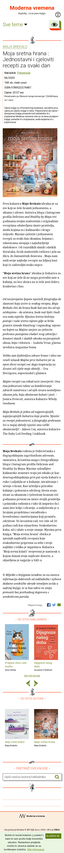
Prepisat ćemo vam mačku (16, 666)
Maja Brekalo (15, 47)
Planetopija (23, 73)
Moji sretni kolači (14, 743)
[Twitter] (54, 604)
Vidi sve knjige (32, 675)
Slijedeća (36, 684)
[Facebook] (49, 604)
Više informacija (35, 849)
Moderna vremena (32, 8)
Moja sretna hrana (44, 743)
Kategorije (54, 24)
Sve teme (13, 24)
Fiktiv (57, 829)
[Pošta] (59, 605)
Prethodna (28, 684)
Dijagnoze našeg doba (43, 666)
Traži (57, 777)
